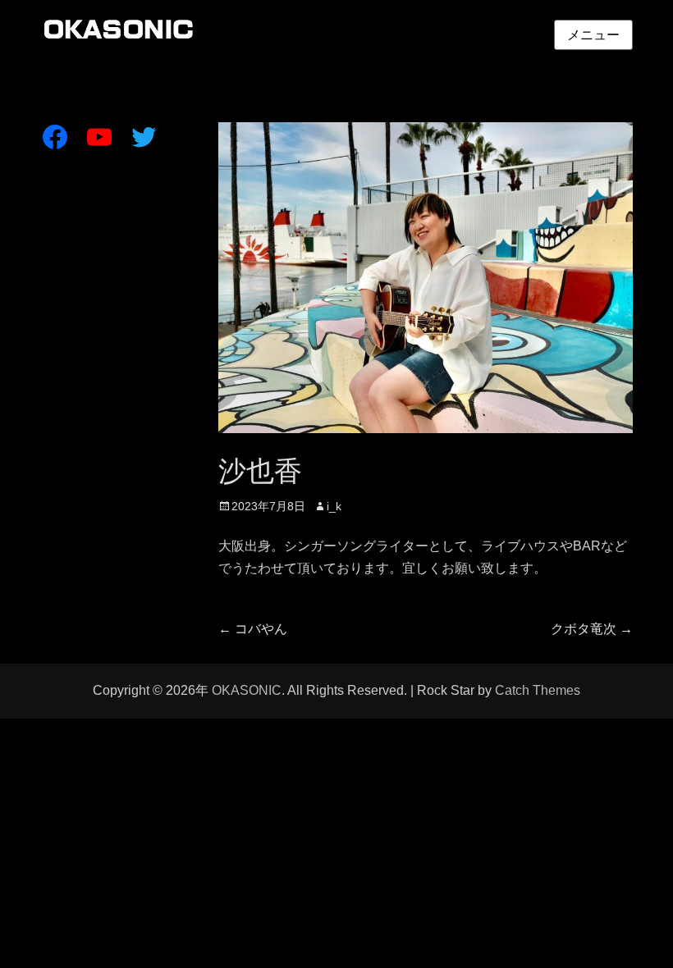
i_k (334, 506)
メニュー (593, 35)
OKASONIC (247, 690)
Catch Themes (537, 690)
